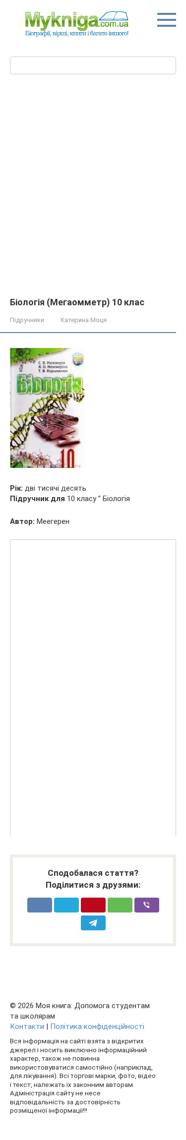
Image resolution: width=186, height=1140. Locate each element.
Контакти (27, 1026)
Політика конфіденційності (97, 1026)
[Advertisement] (93, 199)
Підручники (27, 320)
